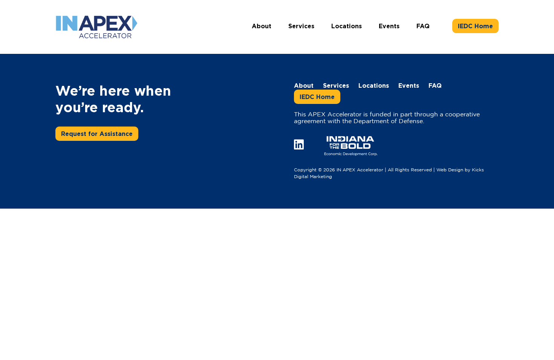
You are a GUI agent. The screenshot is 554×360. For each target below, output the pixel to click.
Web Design (449, 170)
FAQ (423, 26)
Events (389, 26)
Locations (346, 26)
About (261, 26)
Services (301, 26)
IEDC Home (475, 26)
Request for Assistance (97, 133)
